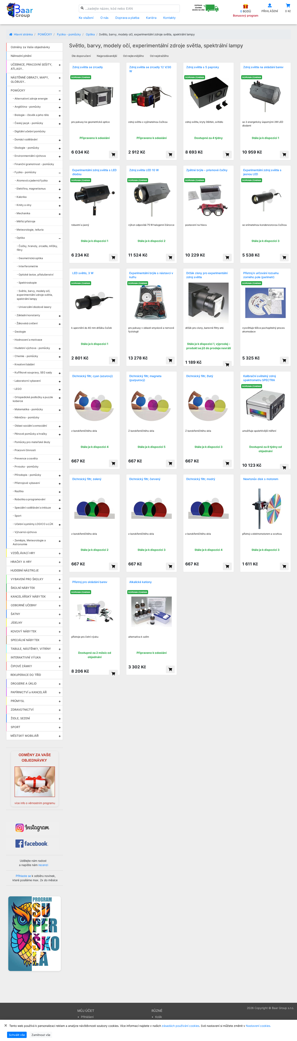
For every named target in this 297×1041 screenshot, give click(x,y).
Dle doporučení (81, 55)
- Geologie (19, 331)
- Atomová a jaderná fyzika (31, 180)
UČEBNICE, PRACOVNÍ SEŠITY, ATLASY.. (31, 66)
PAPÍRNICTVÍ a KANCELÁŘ (29, 692)
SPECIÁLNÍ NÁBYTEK (25, 640)
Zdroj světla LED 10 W (144, 170)
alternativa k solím (138, 636)
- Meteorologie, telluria (29, 229)
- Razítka (18, 491)
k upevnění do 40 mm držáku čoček (91, 327)
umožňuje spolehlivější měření (259, 430)
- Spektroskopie (27, 282)
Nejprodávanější (107, 55)
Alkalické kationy (140, 582)
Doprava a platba (127, 18)
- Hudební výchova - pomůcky (31, 348)
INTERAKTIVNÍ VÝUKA (26, 657)
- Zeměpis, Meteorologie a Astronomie (29, 542)
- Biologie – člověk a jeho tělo (31, 115)
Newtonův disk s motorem (260, 479)
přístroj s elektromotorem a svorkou (262, 533)
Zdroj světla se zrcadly (87, 67)
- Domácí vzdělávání (25, 139)
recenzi (43, 865)
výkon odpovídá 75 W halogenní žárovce (151, 224)
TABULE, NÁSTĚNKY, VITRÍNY (31, 648)
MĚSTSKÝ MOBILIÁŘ (25, 735)
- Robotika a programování (29, 499)
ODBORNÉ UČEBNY (24, 605)
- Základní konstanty (27, 315)
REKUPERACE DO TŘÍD (26, 674)
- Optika (20, 237)
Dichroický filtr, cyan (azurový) (92, 376)
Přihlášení (87, 1017)
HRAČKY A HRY (21, 561)
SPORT (15, 727)
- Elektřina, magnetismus (30, 188)
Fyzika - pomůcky (69, 34)
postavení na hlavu (196, 224)
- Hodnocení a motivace (27, 339)
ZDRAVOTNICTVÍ (22, 709)
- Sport (17, 515)
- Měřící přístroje (25, 221)
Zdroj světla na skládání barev (263, 67)
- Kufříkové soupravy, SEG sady (32, 372)
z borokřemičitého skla (84, 430)
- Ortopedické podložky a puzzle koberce (33, 399)
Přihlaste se (23, 876)
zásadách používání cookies (180, 1025)
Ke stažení (86, 18)
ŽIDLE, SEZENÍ (20, 718)
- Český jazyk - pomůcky (28, 123)
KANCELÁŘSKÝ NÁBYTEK (28, 596)
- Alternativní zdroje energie (30, 98)
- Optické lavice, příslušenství (35, 274)
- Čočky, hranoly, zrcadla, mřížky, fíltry (37, 248)
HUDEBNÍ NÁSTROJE (25, 570)
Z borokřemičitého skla (141, 430)
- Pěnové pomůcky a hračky (30, 433)
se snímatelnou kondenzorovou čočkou (264, 224)
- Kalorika (20, 196)
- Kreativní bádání (24, 364)
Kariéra (151, 18)
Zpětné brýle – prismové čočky (206, 170)
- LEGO (17, 388)
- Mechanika (22, 213)
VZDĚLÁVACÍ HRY (23, 553)
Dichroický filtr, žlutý (199, 376)
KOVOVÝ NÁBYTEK (23, 631)
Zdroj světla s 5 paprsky (202, 67)
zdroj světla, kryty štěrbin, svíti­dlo (204, 121)
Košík (158, 1017)
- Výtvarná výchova (25, 532)
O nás (104, 18)
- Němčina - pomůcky (26, 417)
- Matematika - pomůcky (28, 409)
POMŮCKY (45, 34)
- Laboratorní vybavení (27, 380)
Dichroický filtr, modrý (200, 479)
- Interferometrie (27, 266)
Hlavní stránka (23, 34)
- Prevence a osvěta (25, 458)
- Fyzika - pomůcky (24, 172)
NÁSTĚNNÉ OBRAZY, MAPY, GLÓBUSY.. (30, 79)
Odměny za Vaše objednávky (30, 47)
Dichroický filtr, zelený (86, 479)
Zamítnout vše (41, 1035)
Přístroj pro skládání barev (89, 582)
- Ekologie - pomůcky (26, 147)
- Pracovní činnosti (24, 450)
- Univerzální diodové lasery (34, 306)
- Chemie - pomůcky (25, 356)
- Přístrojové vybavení (26, 482)
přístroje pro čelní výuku (84, 636)
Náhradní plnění (21, 55)
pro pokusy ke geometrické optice (90, 121)
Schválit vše (17, 1035)
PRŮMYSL (17, 701)
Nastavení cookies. (258, 1025)
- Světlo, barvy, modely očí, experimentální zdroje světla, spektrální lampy (35, 294)
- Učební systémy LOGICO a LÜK (33, 524)
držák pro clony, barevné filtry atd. (204, 327)
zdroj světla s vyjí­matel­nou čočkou (147, 121)
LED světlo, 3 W (83, 273)
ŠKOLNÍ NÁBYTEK (23, 587)
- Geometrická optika (30, 258)
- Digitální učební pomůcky (29, 131)
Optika (90, 34)
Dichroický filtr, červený (144, 479)
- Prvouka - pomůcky (25, 466)
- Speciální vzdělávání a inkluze (32, 507)
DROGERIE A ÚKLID (24, 683)
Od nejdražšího (159, 55)
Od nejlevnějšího (133, 55)
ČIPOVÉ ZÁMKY (21, 666)
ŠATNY (15, 614)
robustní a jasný (80, 224)
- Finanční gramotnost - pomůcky (33, 164)
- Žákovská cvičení (26, 323)
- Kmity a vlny (23, 205)
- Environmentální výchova (29, 155)
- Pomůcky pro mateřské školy (31, 442)
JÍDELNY (16, 622)
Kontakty (169, 18)
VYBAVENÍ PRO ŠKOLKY (27, 579)
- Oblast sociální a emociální (30, 425)
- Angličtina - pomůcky (27, 106)
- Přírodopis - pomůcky (27, 474)
